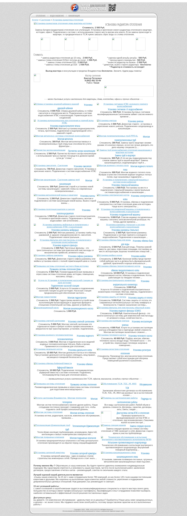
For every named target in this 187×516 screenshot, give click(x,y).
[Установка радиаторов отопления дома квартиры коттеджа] (63, 23)
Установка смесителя (82, 166)
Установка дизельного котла (80, 350)
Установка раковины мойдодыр (65, 230)
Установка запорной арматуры (83, 453)
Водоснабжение (57, 15)
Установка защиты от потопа (140, 297)
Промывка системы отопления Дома (65, 269)
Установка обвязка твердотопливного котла (131, 268)
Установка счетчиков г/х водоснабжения (125, 109)
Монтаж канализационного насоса (78, 308)
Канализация (74, 15)
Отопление (41, 15)
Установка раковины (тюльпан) (125, 230)
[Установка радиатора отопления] (45, 50)
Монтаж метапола (65, 139)
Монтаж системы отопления (82, 413)
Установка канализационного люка (133, 455)
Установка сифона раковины (80, 256)
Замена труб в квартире (125, 155)
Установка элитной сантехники (81, 321)
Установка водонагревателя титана (65, 125)
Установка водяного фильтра (65, 245)
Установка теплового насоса (140, 335)
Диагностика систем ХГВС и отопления (133, 413)
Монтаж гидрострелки (77, 297)
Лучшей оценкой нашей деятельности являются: (58, 475)
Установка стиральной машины (125, 185)
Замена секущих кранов (140, 426)
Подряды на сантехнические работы (134, 400)
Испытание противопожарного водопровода (127, 442)
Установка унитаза (135, 121)
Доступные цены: (42, 498)
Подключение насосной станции (65, 285)
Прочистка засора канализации (81, 150)
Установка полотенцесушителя (73, 211)
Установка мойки (138, 256)
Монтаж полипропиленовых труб (132, 138)
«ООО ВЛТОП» (95, 509)
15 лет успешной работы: (46, 486)
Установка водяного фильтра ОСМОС (125, 310)
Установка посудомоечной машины (125, 214)
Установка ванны (87, 195)
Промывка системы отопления (83, 384)
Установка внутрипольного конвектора (131, 282)
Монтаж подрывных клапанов (83, 438)
